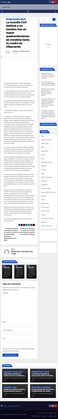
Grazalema (44, 181)
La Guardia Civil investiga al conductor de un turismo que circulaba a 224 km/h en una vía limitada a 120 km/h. (27, 232)
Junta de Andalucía (46, 188)
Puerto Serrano (45, 207)
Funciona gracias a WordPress (7, 414)
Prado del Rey (45, 203)
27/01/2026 (35, 393)
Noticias (43, 196)
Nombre (4, 322)
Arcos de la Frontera (46, 139)
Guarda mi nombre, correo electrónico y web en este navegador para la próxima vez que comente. (18, 350)
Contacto (50, 413)
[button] (53, 11)
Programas (50, 416)
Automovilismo (45, 143)
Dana (42, 158)
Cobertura (45, 413)
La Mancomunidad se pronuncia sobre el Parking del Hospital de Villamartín (48, 83)
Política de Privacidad (35, 416)
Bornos (43, 154)
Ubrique (43, 214)
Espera (43, 173)
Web (3, 338)
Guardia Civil (9, 19)
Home (38, 413)
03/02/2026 (7, 393)
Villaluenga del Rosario (47, 218)
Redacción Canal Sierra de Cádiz (21, 51)
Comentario (5, 292)
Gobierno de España (46, 177)
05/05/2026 (7, 378)
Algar (42, 136)
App (41, 413)
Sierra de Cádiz (16, 19)
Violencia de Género (46, 226)
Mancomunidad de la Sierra (48, 192)
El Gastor (43, 169)
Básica (43, 147)
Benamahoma (44, 151)
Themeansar (24, 414)
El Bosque (44, 166)
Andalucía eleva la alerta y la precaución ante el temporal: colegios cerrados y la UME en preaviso (48, 92)
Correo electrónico (7, 330)
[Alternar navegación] (28, 11)
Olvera (43, 199)
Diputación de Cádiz (46, 162)
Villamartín (23, 19)
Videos (55, 416)
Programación (44, 416)
